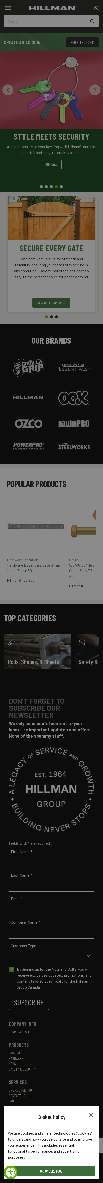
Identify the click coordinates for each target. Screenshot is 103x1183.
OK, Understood (51, 1171)
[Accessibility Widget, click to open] (11, 1172)
